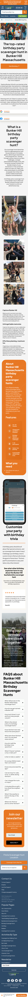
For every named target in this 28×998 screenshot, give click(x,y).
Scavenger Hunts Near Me (14, 862)
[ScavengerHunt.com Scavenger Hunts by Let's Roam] (9, 7)
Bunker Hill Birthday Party (21, 19)
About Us (4, 913)
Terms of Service (7, 985)
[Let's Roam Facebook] (12, 981)
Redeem (4, 928)
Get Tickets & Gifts (6, 908)
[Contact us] (8, 981)
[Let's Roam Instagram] (20, 981)
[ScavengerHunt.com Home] (2, 20)
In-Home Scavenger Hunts (8, 955)
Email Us (4, 884)
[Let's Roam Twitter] (16, 981)
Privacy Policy (16, 985)
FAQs (3, 889)
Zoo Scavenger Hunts (7, 950)
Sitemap (22, 985)
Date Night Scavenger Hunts (9, 945)
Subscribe (13, 842)
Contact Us (7, 878)
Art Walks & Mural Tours (7, 940)
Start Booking (13, 66)
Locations (12, 16)
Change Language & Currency (9, 892)
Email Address (6, 962)
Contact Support (6, 882)
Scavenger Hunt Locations (8, 916)
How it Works (5, 16)
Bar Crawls (4, 943)
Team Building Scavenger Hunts (10, 918)
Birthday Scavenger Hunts (8, 923)
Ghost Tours (5, 948)
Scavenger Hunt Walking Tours (9, 938)
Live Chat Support (6, 887)
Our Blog (4, 926)
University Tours (6, 953)
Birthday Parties (9, 19)
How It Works (5, 911)
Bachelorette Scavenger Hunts (9, 921)
